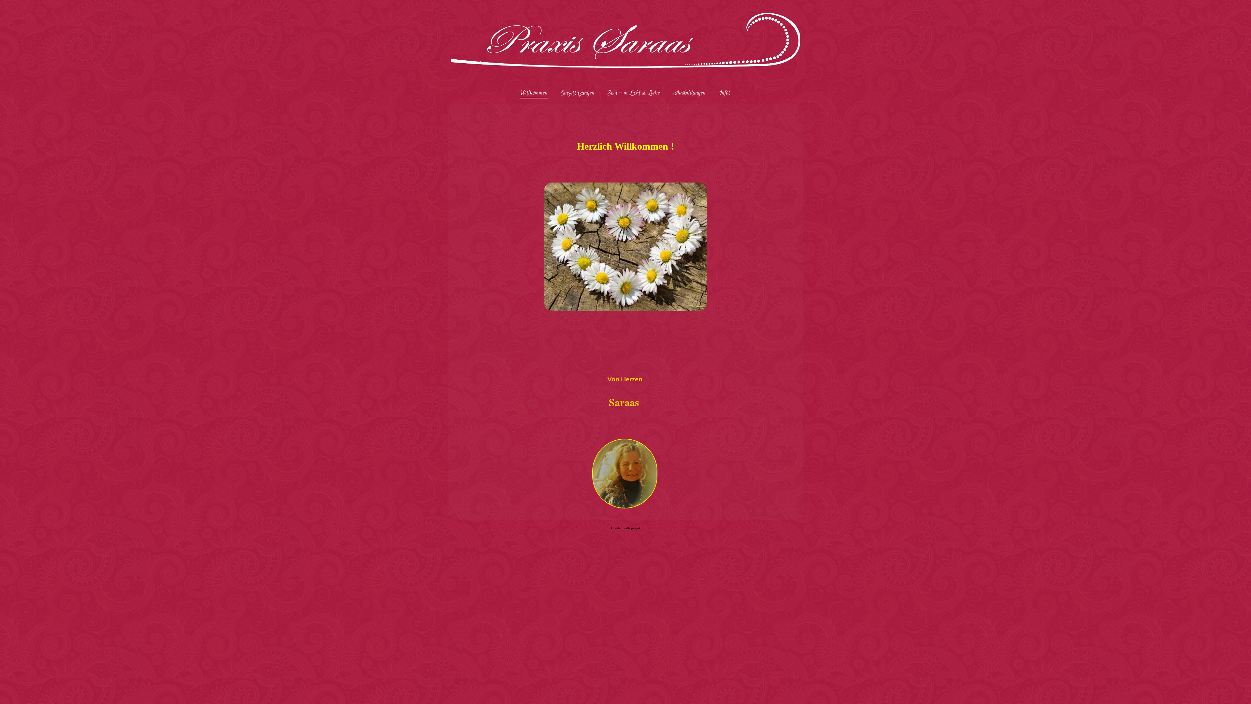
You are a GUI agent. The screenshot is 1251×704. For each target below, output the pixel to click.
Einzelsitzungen (578, 93)
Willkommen (534, 93)
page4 (635, 528)
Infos (725, 93)
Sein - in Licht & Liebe (634, 93)
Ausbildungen (689, 93)
